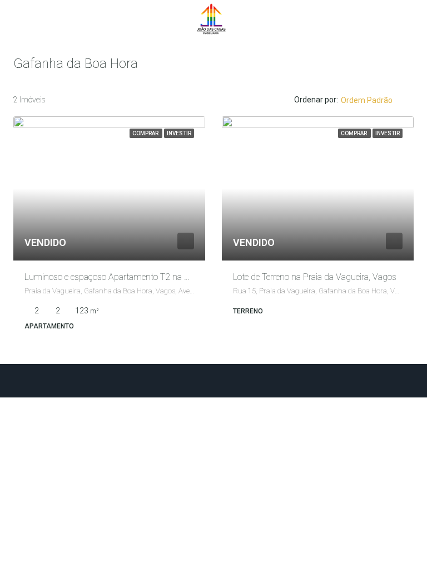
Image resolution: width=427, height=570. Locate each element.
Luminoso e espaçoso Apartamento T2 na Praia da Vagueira (137, 277)
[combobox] (376, 100)
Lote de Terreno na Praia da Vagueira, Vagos (314, 277)
